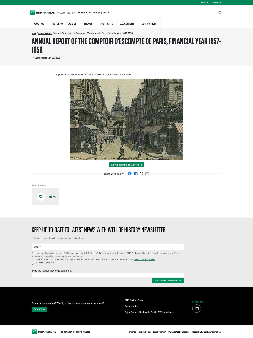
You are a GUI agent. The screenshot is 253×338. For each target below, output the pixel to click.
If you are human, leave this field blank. (52, 271)
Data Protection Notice (178, 332)
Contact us (39, 309)
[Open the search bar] (220, 12)
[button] (41, 196)
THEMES (88, 24)
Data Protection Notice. (144, 259)
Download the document (125, 164)
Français (205, 3)
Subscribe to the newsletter (168, 280)
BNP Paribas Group (134, 300)
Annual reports (45, 33)
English (217, 3)
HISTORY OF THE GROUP (64, 24)
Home (34, 33)
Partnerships (131, 306)
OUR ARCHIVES (149, 24)
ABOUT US (39, 24)
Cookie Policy (145, 332)
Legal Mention (159, 332)
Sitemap (132, 332)
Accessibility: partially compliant (206, 332)
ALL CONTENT (127, 24)
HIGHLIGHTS (106, 24)
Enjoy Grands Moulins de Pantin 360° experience (149, 312)
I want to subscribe (45, 262)
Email (37, 246)
